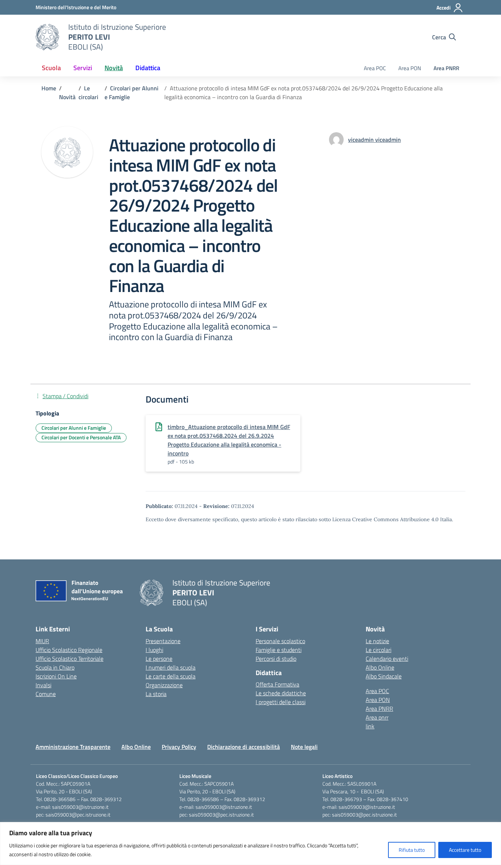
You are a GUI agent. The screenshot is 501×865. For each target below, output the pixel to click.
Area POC (375, 68)
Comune (46, 693)
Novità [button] (114, 68)
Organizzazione (164, 685)
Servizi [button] (82, 68)
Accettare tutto (465, 850)
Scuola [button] (51, 68)
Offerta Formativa (277, 684)
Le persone (159, 658)
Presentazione (163, 641)
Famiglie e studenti (278, 649)
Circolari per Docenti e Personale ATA (81, 437)
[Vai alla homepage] (47, 37)
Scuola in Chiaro (55, 667)
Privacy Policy (179, 746)
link (370, 726)
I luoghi (154, 649)
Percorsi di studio (276, 658)
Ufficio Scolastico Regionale (69, 649)
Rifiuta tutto (412, 850)
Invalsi (43, 685)
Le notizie (377, 641)
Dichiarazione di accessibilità (243, 746)
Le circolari (378, 649)
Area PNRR (446, 68)
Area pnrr (377, 717)
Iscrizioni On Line (56, 676)
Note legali (304, 746)
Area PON (409, 68)
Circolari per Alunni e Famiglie (73, 428)
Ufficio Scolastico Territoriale (69, 658)
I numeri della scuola (170, 667)
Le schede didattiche (281, 693)
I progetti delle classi (281, 702)
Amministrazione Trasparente (73, 746)
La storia (156, 693)
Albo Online (380, 667)
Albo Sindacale (384, 676)
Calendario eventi (387, 658)
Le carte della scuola (170, 676)
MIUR (42, 641)
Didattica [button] (147, 68)
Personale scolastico (280, 641)
